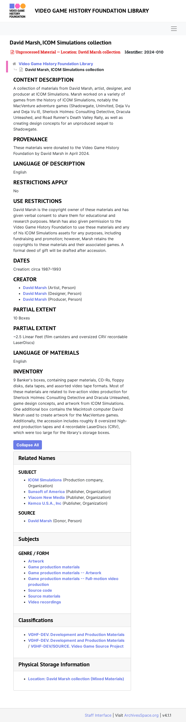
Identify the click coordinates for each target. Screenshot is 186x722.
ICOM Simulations (45, 479)
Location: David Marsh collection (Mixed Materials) (76, 678)
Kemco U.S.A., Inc (44, 503)
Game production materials (54, 566)
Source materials (44, 596)
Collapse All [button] (27, 444)
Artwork (36, 561)
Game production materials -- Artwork (64, 572)
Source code (40, 590)
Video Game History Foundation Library (92, 10)
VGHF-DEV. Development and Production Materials (76, 634)
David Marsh (35, 287)
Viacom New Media (46, 497)
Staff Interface (98, 715)
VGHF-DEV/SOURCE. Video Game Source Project (77, 646)
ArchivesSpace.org (141, 715)
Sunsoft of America (46, 491)
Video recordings (44, 601)
